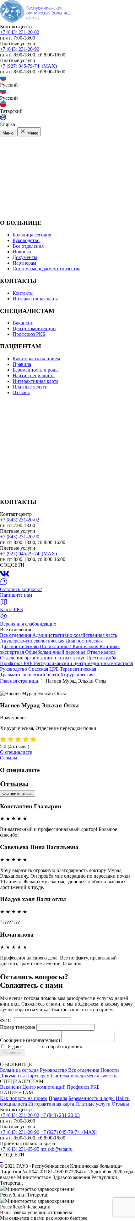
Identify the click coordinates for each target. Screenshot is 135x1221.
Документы (25, 257)
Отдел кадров (101, 652)
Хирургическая (76, 674)
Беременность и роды (36, 370)
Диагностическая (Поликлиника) (36, 646)
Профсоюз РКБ (29, 334)
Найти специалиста (34, 375)
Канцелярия (86, 646)
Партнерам (24, 263)
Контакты (23, 293)
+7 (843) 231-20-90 (19, 49)
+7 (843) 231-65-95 (19, 1149)
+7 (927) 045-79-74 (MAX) (28, 66)
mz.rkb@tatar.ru (56, 1149)
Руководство (26, 240)
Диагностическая (84, 640)
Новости (22, 251)
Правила (22, 364)
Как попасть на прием (36, 358)
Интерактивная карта (35, 298)
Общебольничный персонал (56, 652)
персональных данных (108, 1046)
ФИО (6, 1020)
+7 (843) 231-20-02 (19, 32)
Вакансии (23, 322)
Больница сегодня (32, 234)
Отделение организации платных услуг (43, 657)
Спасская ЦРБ (44, 669)
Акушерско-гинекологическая (33, 640)
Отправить (13, 1052)
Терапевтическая (78, 669)
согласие (31, 1046)
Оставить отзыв (18, 793)
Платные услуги (30, 386)
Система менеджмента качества (46, 268)
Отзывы (21, 392)
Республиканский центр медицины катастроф (83, 663)
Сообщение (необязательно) (30, 1040)
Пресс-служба (101, 657)
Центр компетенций (34, 328)
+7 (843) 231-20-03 (60, 1115)
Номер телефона (17, 1027)
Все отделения (28, 246)
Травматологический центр (30, 674)
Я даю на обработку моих (70, 1046)
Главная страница (19, 681)
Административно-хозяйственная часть (74, 635)
